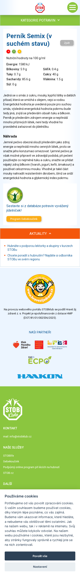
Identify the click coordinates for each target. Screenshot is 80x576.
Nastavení (40, 566)
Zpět (67, 42)
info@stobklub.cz (21, 436)
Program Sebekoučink (24, 219)
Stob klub (40, 7)
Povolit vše (40, 556)
